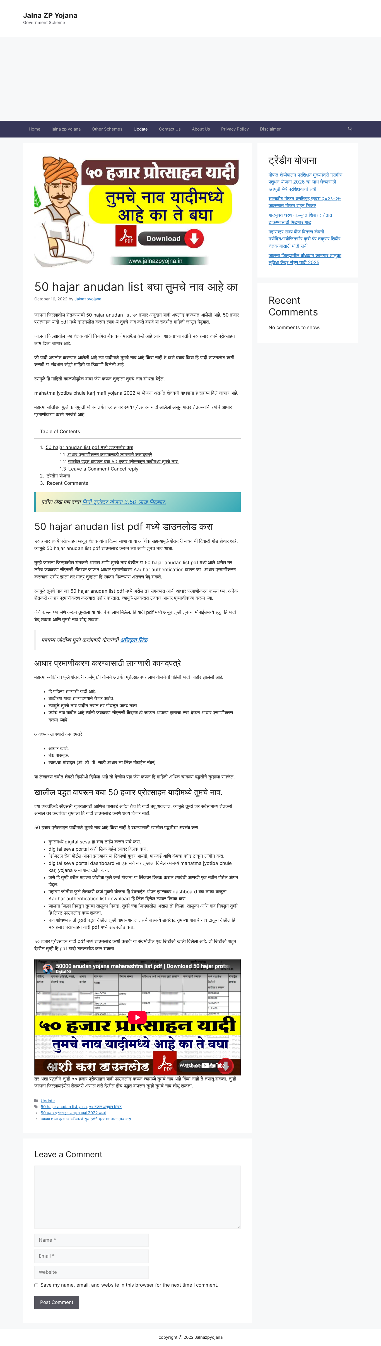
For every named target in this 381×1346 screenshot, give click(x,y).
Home (34, 129)
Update (141, 129)
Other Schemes (107, 129)
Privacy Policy (235, 129)
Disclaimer (270, 129)
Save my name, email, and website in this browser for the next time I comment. (129, 1285)
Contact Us (170, 129)
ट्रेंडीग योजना (58, 476)
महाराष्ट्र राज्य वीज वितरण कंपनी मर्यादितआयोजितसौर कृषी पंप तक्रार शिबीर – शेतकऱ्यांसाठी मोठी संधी (306, 239)
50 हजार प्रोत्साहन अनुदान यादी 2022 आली (73, 1112)
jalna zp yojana (66, 129)
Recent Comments (67, 483)
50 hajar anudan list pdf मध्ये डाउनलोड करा (89, 447)
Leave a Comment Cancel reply (103, 469)
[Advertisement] (190, 79)
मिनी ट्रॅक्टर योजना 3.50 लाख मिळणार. (124, 501)
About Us (201, 129)
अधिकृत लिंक (133, 639)
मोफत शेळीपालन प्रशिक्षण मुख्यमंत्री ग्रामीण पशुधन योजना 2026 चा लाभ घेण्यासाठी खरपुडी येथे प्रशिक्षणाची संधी (305, 182)
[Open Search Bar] (350, 129)
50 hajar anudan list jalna (64, 1106)
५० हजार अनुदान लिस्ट (105, 1106)
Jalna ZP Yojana (50, 15)
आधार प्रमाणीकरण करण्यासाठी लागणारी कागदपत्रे (109, 454)
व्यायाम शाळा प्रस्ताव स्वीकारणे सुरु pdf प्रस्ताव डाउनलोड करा (86, 1118)
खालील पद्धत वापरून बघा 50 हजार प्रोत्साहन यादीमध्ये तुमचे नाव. (123, 461)
